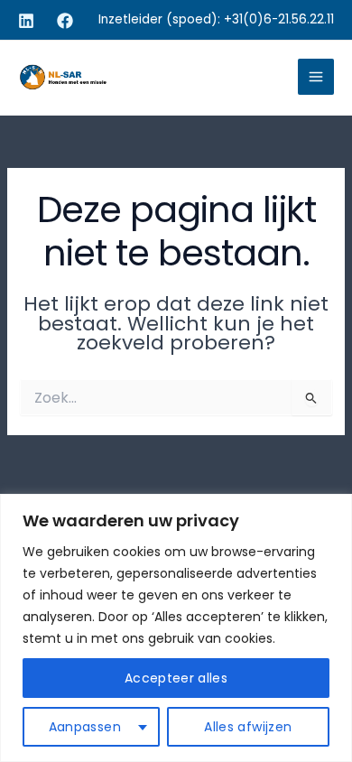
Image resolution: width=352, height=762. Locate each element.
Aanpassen (85, 727)
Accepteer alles (176, 678)
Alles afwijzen (248, 727)
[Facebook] (65, 21)
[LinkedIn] (26, 21)
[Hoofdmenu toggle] (316, 77)
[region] (176, 628)
